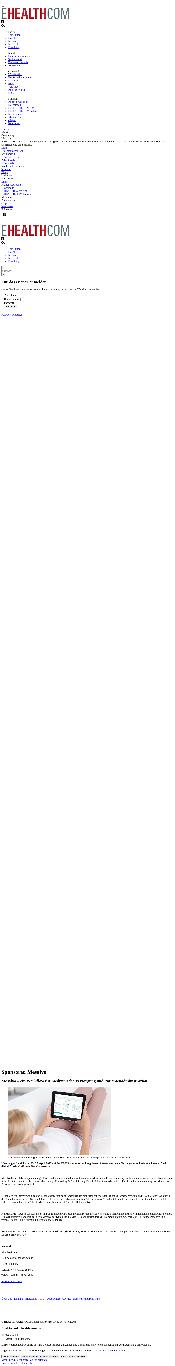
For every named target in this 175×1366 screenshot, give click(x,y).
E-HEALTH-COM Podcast (23, 111)
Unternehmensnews (19, 56)
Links (11, 92)
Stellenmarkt (15, 59)
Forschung (14, 47)
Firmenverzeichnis (18, 62)
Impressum (31, 1298)
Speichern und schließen (73, 1356)
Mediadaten (14, 114)
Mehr (4, 147)
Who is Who (15, 74)
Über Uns (6, 1298)
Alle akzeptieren (11, 1356)
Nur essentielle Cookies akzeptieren (40, 1356)
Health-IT (13, 38)
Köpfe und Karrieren (19, 77)
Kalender (13, 80)
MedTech (13, 44)
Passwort (9, 302)
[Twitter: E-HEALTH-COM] (11, 217)
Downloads (14, 104)
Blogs (11, 83)
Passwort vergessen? (12, 314)
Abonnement (15, 117)
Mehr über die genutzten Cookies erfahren (24, 1359)
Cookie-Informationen (105, 1350)
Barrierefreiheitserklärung (86, 1298)
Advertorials (15, 65)
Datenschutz (53, 1298)
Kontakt (18, 1298)
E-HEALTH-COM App (21, 107)
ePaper (12, 120)
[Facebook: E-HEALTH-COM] (4, 217)
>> (26, 1234)
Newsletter (14, 123)
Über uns (6, 129)
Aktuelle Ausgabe (18, 101)
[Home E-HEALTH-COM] (35, 18)
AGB (42, 1298)
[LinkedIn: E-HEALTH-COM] (18, 217)
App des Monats (17, 89)
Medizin (12, 41)
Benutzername (12, 299)
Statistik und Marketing (18, 1338)
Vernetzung (14, 34)
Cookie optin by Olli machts (16, 1363)
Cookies (66, 1298)
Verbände (13, 86)
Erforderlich (11, 1335)
